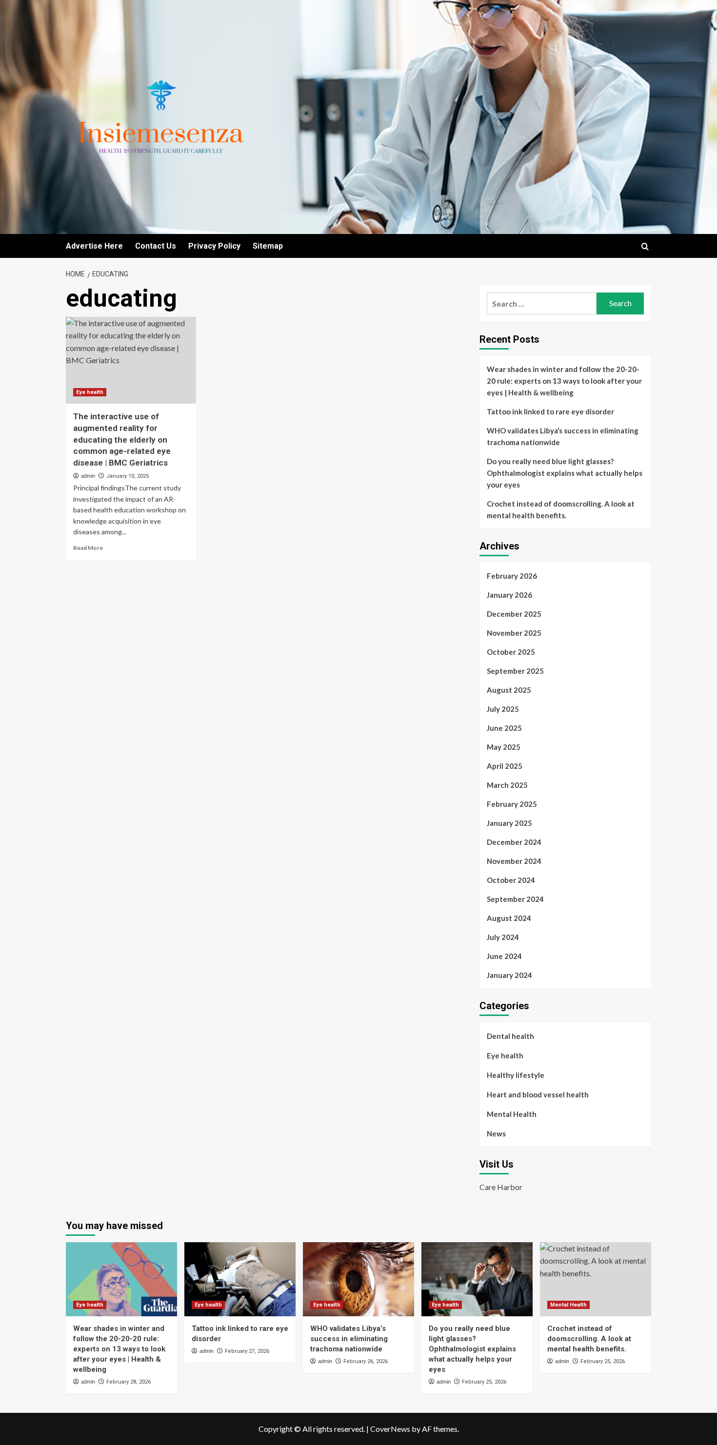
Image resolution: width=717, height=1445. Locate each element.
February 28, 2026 (128, 1382)
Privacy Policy (214, 246)
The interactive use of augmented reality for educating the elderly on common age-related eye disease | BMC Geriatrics (122, 439)
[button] (645, 246)
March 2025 (507, 785)
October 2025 (511, 651)
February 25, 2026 (484, 1382)
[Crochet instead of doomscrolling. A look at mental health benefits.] (595, 1279)
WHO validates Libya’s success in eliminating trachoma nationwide (562, 436)
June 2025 (504, 727)
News (496, 1133)
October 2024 (511, 880)
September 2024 (515, 899)
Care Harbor (500, 1186)
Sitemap (268, 246)
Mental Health (512, 1114)
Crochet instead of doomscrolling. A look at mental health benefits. (561, 509)
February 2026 (512, 575)
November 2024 (514, 861)
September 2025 (515, 670)
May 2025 (503, 746)
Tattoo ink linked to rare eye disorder (550, 411)
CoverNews (390, 1428)
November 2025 (514, 632)
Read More (88, 547)
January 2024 (509, 975)
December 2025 (514, 613)
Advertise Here (94, 246)
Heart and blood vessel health (538, 1094)
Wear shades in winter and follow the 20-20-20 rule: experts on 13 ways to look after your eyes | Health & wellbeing (564, 381)
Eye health (89, 392)
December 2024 (514, 842)
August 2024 (509, 918)
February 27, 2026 (247, 1351)
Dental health (510, 1036)
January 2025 (509, 823)
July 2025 (503, 708)
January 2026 (509, 594)
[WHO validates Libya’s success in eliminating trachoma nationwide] (358, 1279)
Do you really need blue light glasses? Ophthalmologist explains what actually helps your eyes (564, 473)
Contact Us (155, 246)
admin (88, 476)
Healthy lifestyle (515, 1075)
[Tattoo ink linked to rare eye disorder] (240, 1279)
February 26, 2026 (365, 1361)
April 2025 (504, 766)
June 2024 (504, 956)
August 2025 (509, 689)
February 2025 (512, 804)
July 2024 (503, 937)
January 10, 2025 (127, 476)
